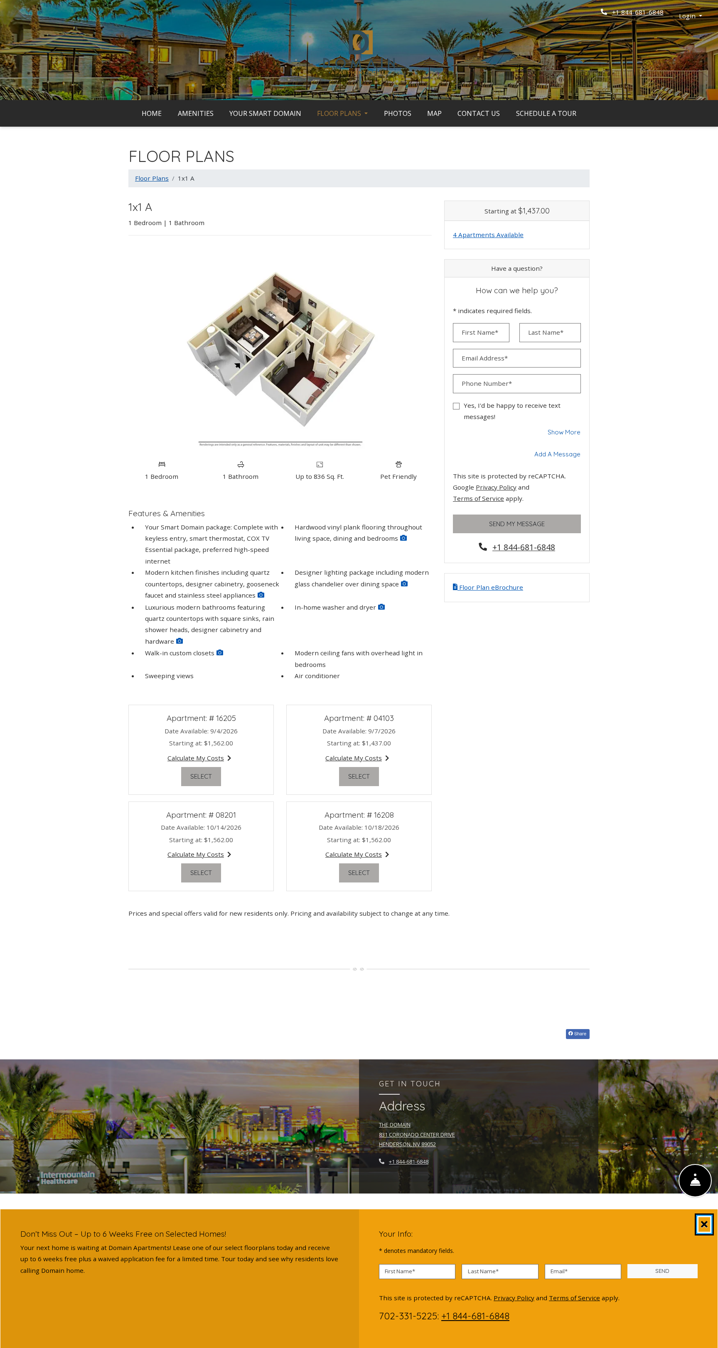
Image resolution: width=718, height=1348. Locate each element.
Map (434, 113)
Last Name (483, 1271)
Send (662, 1270)
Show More (564, 432)
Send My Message (517, 524)
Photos (397, 113)
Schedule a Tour (546, 113)
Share (579, 1033)
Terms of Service (478, 498)
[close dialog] (704, 1224)
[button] (690, 16)
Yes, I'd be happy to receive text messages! (512, 411)
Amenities (196, 113)
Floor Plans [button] (340, 113)
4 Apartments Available (488, 234)
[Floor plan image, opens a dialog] (280, 349)
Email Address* (485, 358)
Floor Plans (152, 178)
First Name (400, 1271)
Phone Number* (487, 383)
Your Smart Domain (265, 113)
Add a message (557, 454)
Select (205, 776)
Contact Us (478, 113)
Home (152, 113)
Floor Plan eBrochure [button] (490, 587)
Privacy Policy (496, 487)
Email (559, 1271)
